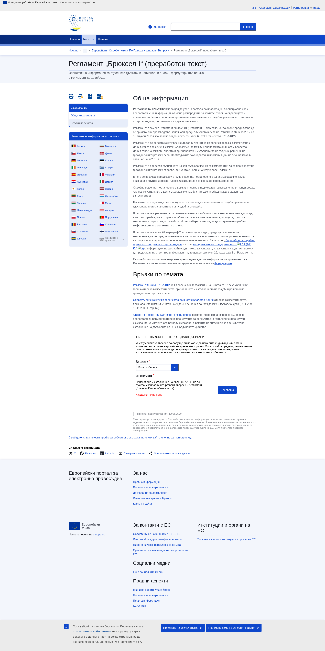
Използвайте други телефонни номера (157, 539)
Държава (142, 361)
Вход (316, 7)
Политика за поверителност (150, 487)
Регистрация (301, 7)
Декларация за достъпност (150, 492)
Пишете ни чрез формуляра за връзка (157, 544)
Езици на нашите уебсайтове (151, 589)
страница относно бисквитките (92, 631)
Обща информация (83, 115)
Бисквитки (139, 606)
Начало (75, 39)
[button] (73, 453)
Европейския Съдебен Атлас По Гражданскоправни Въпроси (130, 50)
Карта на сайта (142, 503)
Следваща (227, 390)
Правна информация (146, 482)
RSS (253, 7)
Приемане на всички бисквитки (182, 627)
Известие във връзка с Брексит (152, 498)
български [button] (160, 26)
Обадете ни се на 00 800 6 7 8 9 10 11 (156, 534)
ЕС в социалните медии (148, 572)
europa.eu (99, 534)
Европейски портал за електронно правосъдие (95, 475)
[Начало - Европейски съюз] (84, 526)
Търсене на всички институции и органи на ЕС (226, 539)
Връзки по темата (82, 123)
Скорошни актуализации (274, 7)
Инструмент (144, 375)
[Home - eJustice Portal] (81, 23)
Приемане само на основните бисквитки (233, 627)
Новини (103, 39)
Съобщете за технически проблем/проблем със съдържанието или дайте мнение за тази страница (130, 437)
